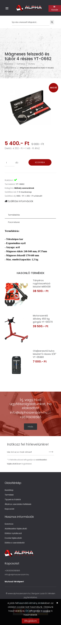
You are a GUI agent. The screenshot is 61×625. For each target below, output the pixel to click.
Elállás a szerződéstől (15, 542)
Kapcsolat (9, 509)
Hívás (30, 426)
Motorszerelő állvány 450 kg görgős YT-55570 (43, 318)
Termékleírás (14, 215)
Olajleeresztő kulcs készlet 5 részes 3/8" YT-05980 (44, 354)
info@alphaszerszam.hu (29, 412)
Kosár (54, 9)
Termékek (20, 63)
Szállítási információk (20, 201)
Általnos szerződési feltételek (18, 504)
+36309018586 (30, 417)
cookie (46, 610)
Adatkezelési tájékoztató (16, 528)
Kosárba (40, 162)
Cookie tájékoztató (13, 538)
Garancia (9, 524)
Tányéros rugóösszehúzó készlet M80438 (42, 283)
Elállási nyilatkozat (13, 533)
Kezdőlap (9, 63)
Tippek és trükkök (13, 499)
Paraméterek (14, 222)
